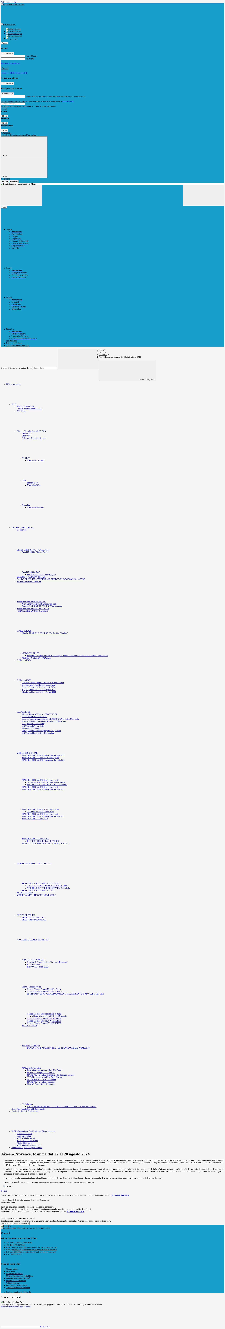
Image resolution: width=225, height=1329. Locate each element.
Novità (101, 352)
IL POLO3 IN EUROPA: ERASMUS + (44, 841)
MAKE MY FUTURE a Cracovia (41, 1082)
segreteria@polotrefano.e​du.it (34, 1247)
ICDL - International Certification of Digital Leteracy (33, 1131)
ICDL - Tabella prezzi (26, 1138)
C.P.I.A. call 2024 (24, 660)
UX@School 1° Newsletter (33, 724)
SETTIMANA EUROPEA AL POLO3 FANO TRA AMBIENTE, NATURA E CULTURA (65, 994)
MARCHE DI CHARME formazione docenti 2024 (43, 760)
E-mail (28, 96)
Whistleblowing (12, 1283)
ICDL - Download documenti (29, 1145)
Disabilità (26, 505)
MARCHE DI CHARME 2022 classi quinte (40, 814)
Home (101, 350)
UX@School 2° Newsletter (33, 726)
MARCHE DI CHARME (28, 753)
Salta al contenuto (8, 2)
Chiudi (4, 116)
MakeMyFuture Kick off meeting (40, 1084)
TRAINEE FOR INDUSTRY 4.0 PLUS (34, 863)
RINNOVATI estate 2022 (37, 967)
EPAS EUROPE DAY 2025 (33, 917)
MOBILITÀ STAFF (30, 653)
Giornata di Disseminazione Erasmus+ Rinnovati (47, 962)
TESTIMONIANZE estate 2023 (40, 812)
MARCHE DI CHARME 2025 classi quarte (40, 758)
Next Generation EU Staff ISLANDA (32, 611)
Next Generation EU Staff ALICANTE (33, 608)
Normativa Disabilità (35, 507)
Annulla (5, 181)
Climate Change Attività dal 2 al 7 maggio (49, 1016)
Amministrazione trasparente (18, 1288)
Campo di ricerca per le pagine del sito (17, 368)
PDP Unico (21, 411)
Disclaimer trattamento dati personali (16, 1307)
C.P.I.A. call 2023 (24, 680)
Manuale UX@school (31, 728)
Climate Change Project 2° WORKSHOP (44, 1021)
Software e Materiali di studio (34, 438)
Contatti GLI (27, 433)
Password (30, 59)
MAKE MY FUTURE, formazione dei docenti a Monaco (50, 1075)
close (4, 207)
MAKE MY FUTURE (31, 1068)
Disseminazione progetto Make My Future (44, 1070)
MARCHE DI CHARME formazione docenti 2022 (43, 816)
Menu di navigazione (147, 379)
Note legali (10, 1271)
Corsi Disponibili (24, 1136)
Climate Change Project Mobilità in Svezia (44, 991)
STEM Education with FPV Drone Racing (44, 1077)
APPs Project (27, 1104)
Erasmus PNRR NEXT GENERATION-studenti (42, 606)
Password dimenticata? (10, 63)
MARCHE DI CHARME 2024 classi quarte (40, 780)
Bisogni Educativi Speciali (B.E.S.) (31, 431)
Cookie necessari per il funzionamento (17, 1218)
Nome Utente (31, 56)
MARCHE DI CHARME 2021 (35, 819)
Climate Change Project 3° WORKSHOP (44, 1018)
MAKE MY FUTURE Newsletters (41, 1079)
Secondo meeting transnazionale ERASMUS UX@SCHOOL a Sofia (50, 719)
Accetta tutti (41, 1200)
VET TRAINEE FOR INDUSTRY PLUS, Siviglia (48, 888)
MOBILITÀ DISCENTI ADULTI (36, 658)
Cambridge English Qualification (25, 1111)
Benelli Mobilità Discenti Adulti (35, 552)
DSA (24, 480)
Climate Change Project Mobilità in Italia (44, 1014)
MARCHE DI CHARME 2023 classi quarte (40, 787)
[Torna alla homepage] (112, 184)
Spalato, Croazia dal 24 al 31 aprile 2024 (38, 687)
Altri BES (26, 458)
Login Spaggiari (68, 101)
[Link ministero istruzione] (12, 4)
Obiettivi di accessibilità (16, 1281)
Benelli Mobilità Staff (31, 572)
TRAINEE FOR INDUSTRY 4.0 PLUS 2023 (41, 883)
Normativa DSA (34, 485)
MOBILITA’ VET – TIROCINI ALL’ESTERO (36, 895)
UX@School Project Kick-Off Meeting (38, 733)
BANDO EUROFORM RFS (29, 581)
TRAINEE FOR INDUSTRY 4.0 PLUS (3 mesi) (47, 886)
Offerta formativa (13, 384)
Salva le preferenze (21, 1223)
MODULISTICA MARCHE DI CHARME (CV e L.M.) (45, 843)
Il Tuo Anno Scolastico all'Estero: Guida (28, 1109)
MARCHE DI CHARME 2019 (35, 839)
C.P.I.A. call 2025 (24, 631)
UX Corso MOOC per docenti (34, 716)
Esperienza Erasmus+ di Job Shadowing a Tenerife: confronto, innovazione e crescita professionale (67, 655)
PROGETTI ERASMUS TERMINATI (33, 940)
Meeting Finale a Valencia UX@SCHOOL (39, 714)
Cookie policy (12, 1269)
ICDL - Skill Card (24, 1143)
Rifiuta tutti (22, 1200)
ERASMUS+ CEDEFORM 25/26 (31, 577)
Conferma (14, 181)
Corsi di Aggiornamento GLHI (29, 409)
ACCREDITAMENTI (26, 893)
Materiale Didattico (24, 1133)
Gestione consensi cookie (16, 1285)
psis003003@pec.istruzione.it (33, 1252)
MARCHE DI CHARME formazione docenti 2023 (43, 789)
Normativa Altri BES (35, 460)
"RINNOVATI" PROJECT (33, 960)
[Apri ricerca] (203, 195)
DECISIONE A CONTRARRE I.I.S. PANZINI (47, 785)
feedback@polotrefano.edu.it (34, 1250)
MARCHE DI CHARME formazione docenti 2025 (43, 755)
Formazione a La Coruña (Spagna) (41, 574)
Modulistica (21, 530)
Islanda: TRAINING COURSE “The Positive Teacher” (45, 633)
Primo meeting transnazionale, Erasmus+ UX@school (44, 721)
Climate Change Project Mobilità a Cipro (44, 989)
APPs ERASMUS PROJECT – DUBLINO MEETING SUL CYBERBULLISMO (61, 1106)
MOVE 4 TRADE (29, 1025)
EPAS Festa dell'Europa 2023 (34, 920)
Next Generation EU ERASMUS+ (31, 601)
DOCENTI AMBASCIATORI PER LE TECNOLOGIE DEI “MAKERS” (58, 1048)
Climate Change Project (32, 987)
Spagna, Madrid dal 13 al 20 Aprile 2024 (38, 689)
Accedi (4, 43)
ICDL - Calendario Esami (27, 1140)
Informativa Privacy (14, 1273)
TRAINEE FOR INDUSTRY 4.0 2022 (38, 890)
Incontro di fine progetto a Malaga (41, 1072)
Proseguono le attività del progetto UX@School (41, 731)
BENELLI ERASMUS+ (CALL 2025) (33, 550)
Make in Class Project (31, 1045)
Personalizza (7, 1200)
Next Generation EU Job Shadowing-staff (39, 604)
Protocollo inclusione (25, 406)
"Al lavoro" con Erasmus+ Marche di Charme (46, 782)
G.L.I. (14, 404)
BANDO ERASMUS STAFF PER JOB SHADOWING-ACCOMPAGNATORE (51, 579)
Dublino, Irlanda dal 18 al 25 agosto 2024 (39, 685)
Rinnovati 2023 (33, 964)
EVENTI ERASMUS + (27, 915)
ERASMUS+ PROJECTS (22, 527)
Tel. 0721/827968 (17, 1245)
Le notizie (103, 354)
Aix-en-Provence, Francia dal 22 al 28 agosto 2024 (43, 682)
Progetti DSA (32, 483)
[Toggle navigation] (21, 195)
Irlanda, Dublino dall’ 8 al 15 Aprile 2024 (39, 692)
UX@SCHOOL (24, 712)
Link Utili (26, 436)
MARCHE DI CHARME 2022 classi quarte (40, 809)
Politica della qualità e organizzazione (26, 1147)
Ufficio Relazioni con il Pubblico (19, 1276)
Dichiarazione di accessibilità (18, 1278)
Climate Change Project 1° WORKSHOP (44, 1023)
